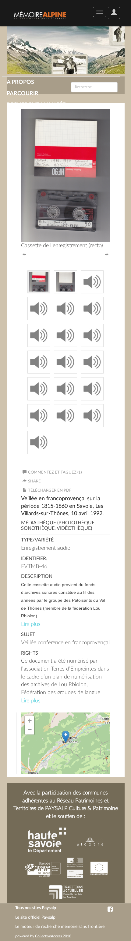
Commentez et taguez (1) (55, 472)
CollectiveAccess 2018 (53, 936)
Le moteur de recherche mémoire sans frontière (59, 926)
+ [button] (30, 720)
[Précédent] (24, 254)
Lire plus (31, 624)
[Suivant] (106, 254)
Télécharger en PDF (49, 491)
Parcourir (22, 93)
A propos (20, 82)
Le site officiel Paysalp (35, 917)
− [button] (30, 730)
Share (34, 481)
